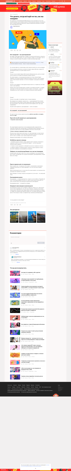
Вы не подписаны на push (46, 387)
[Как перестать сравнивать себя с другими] (27, 273)
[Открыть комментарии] (23, 274)
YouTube (32, 387)
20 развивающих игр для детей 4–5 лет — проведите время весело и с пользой (55, 59)
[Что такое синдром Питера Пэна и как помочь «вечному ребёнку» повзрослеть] (27, 295)
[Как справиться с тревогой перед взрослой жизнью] (27, 325)
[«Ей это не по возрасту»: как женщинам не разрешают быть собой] (27, 369)
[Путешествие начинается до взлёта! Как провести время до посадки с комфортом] (27, 310)
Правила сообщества (31, 390)
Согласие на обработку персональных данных (44, 390)
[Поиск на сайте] (60, 1)
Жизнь (30, 274)
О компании (37, 385)
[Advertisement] (27, 93)
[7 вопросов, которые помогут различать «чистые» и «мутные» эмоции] (27, 362)
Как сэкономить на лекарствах (53, 51)
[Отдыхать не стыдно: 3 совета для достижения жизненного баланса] (27, 332)
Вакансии (32, 385)
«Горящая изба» (31, 282)
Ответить (17, 254)
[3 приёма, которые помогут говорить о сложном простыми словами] (27, 355)
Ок (35, 468)
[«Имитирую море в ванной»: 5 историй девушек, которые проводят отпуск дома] (27, 280)
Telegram (13, 387)
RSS (40, 387)
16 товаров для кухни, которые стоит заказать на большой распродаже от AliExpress (54, 76)
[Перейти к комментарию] (55, 49)
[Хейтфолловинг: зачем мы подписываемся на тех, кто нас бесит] (27, 317)
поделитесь (38, 62)
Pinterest (28, 387)
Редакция (28, 385)
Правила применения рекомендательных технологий (16, 390)
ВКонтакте (18, 387)
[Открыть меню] (44, 247)
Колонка (33, 356)
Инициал (36, 387)
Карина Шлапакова (16, 26)
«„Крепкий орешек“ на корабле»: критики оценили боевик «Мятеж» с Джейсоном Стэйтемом (54, 67)
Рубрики (19, 385)
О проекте (15, 385)
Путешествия (32, 312)
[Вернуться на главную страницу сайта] (9, 1)
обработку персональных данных (35, 466)
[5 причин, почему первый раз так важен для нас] (27, 377)
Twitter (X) (23, 387)
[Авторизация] (64, 1)
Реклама (23, 385)
